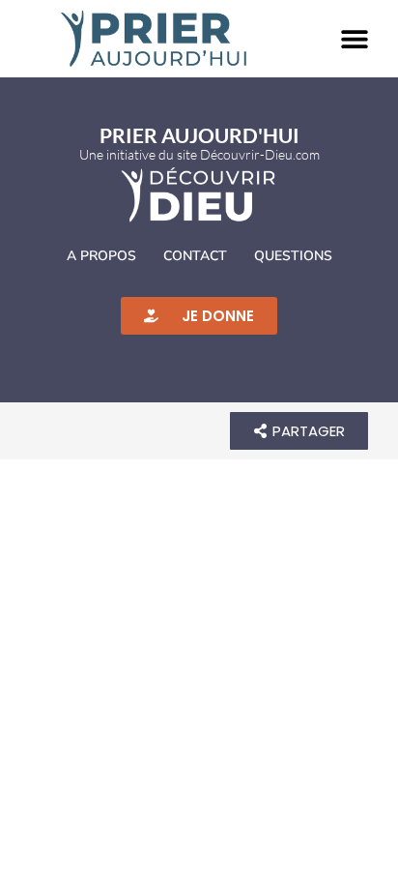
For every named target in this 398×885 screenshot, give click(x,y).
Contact (195, 256)
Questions (293, 256)
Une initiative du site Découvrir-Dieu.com (199, 154)
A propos (101, 256)
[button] (354, 39)
